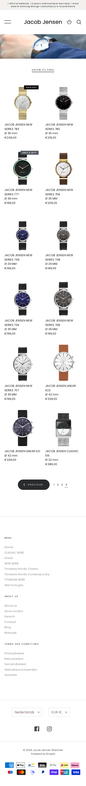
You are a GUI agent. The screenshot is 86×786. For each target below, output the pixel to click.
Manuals (10, 633)
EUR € (56, 712)
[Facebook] (36, 729)
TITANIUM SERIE (14, 579)
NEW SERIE (11, 563)
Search (9, 616)
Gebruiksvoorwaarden (20, 670)
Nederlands (24, 712)
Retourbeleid (13, 659)
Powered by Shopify (43, 754)
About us (10, 606)
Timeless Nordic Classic (21, 569)
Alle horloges (13, 585)
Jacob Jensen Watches (48, 750)
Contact (10, 622)
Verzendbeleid (15, 664)
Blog (7, 627)
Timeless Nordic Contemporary (26, 574)
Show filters (43, 69)
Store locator (13, 611)
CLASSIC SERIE (14, 553)
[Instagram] (49, 729)
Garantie (10, 675)
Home (8, 547)
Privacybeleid (14, 653)
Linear (8, 558)
